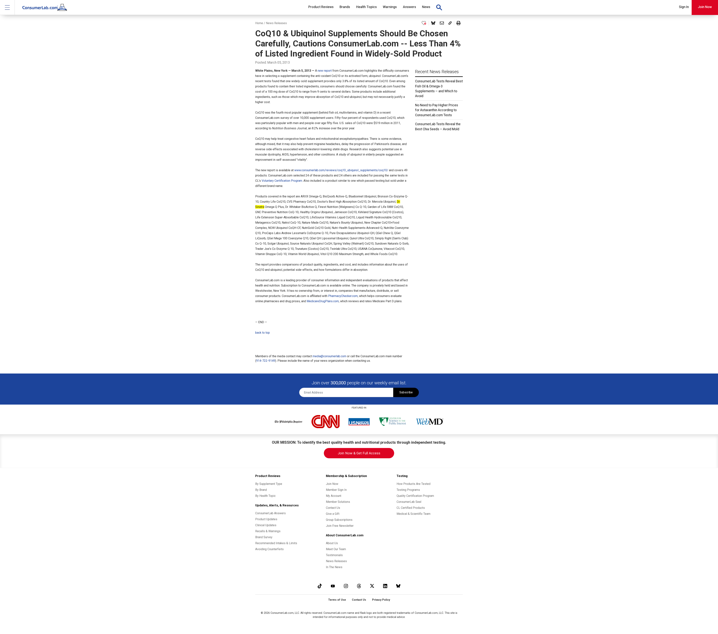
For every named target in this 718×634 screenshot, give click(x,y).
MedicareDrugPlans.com (323, 301)
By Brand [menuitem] (261, 490)
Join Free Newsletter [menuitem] (340, 526)
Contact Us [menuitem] (333, 508)
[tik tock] (320, 586)
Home (259, 23)
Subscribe (406, 392)
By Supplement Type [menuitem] (268, 484)
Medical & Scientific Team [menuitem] (413, 514)
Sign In (684, 7)
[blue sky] (398, 586)
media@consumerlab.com (329, 356)
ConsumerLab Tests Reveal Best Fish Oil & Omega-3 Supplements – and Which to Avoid (439, 88)
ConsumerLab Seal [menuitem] (409, 502)
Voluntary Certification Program (282, 180)
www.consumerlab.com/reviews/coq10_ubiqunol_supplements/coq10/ (341, 170)
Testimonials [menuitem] (334, 555)
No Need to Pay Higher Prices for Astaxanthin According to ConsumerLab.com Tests (436, 110)
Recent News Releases (437, 71)
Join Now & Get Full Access (359, 453)
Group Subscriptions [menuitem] (339, 520)
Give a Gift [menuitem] (332, 514)
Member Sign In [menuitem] (336, 490)
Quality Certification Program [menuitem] (415, 496)
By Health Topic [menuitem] (265, 496)
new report (325, 70)
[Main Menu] (7, 7)
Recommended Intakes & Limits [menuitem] (276, 543)
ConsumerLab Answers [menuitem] (270, 513)
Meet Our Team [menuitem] (336, 549)
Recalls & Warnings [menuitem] (267, 531)
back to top (262, 332)
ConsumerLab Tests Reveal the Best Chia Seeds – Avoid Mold (438, 126)
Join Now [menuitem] (332, 484)
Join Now (705, 7)
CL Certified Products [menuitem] (411, 508)
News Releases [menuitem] (336, 561)
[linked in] (385, 586)
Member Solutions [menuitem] (338, 502)
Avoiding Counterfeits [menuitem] (269, 549)
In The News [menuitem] (334, 567)
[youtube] (333, 586)
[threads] (359, 586)
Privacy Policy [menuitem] (381, 599)
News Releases (276, 23)
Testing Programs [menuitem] (408, 490)
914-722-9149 (265, 360)
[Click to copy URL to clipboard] (450, 23)
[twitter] (372, 586)
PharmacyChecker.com (343, 296)
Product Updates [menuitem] (266, 519)
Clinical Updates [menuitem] (265, 525)
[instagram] (346, 586)
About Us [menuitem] (332, 543)
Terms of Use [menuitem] (337, 599)
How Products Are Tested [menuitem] (413, 484)
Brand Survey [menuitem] (263, 537)
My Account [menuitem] (333, 496)
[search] (439, 7)
